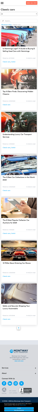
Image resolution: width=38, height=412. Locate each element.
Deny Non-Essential (19, 410)
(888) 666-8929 (32, 3)
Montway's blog (6, 24)
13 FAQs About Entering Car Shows (17, 263)
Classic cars (6, 62)
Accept (19, 408)
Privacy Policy (23, 404)
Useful (13, 62)
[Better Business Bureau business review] (25, 391)
